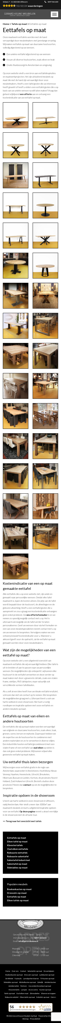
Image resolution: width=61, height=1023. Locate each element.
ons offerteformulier (36, 615)
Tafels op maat (19, 23)
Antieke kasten (50, 982)
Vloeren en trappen (48, 993)
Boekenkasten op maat (19, 889)
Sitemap (25, 1019)
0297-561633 (40, 937)
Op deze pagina (27, 811)
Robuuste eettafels (17, 852)
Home (6, 23)
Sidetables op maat (17, 867)
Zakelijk (40, 982)
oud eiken (38, 747)
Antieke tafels (14, 986)
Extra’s (53, 997)
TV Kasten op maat (47, 978)
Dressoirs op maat (17, 892)
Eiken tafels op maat (18, 900)
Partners (23, 986)
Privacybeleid (35, 1019)
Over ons (15, 971)
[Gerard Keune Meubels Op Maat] (20, 14)
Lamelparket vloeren (31, 978)
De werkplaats (49, 971)
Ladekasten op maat (46, 975)
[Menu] (54, 14)
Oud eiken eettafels (17, 849)
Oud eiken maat (22, 993)
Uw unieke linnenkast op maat (40, 986)
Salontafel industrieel (18, 860)
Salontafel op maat (17, 863)
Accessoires (33, 990)
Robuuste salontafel (18, 856)
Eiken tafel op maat (17, 841)
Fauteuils (18, 978)
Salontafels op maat (35, 971)
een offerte (26, 94)
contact (27, 784)
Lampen (24, 990)
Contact (23, 971)
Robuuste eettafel (11, 997)
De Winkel (9, 978)
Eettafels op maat (16, 837)
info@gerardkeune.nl (28, 941)
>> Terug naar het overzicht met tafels (22, 821)
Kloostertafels (15, 845)
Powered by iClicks (45, 1016)
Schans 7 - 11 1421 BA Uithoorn (15, 2)
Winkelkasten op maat (27, 982)
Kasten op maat (45, 990)
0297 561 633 (53, 2)
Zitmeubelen (35, 993)
